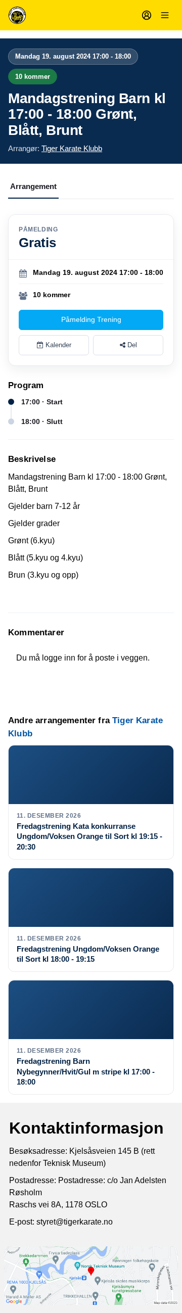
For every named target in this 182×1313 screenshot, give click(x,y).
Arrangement (33, 186)
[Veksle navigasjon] (165, 15)
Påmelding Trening (91, 319)
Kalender (57, 345)
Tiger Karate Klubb (71, 148)
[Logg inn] (147, 15)
